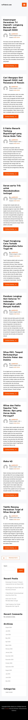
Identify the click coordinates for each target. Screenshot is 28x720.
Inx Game (7, 708)
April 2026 (8, 641)
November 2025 (9, 659)
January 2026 (9, 652)
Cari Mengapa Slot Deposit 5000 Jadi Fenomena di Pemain (13, 80)
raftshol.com (6, 5)
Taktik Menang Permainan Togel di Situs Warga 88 (13, 509)
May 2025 (8, 681)
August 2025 (9, 670)
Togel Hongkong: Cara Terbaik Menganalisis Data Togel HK (13, 245)
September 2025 (10, 666)
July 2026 (8, 631)
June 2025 (8, 677)
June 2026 (8, 634)
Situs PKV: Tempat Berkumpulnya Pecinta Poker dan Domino (13, 356)
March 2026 (8, 645)
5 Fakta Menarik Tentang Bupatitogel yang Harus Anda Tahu (12, 132)
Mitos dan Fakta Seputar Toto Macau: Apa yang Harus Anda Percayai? (12, 410)
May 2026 (8, 638)
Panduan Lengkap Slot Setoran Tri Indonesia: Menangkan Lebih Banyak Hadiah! (12, 301)
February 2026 (9, 649)
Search (5, 566)
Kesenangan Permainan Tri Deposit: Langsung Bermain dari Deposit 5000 (13, 24)
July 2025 (8, 674)
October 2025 (9, 663)
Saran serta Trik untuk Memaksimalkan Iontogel (12, 189)
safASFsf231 (14, 34)
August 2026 (9, 627)
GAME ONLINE (17, 37)
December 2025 (9, 656)
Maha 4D (8, 461)
